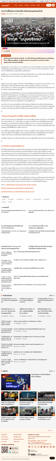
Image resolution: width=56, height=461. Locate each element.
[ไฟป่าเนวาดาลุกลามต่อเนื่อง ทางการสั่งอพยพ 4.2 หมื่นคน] (7, 323)
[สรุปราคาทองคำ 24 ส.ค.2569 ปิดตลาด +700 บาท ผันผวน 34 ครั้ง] (7, 287)
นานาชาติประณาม (19, 199)
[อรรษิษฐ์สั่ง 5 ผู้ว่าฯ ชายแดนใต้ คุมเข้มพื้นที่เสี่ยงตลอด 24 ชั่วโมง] (7, 271)
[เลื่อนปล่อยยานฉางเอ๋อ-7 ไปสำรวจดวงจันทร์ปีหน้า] (28, 396)
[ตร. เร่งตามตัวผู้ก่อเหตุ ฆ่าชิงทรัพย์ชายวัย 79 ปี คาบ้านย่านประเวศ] (14, 217)
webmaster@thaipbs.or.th (39, 442)
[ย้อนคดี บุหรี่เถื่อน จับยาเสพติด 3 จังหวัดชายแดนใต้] (46, 396)
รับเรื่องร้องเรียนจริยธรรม (19, 439)
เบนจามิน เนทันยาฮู (36, 199)
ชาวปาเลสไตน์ (10, 199)
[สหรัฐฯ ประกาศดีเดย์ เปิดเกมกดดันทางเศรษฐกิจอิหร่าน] (9, 396)
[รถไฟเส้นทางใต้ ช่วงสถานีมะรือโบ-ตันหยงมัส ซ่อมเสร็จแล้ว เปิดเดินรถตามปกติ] (42, 237)
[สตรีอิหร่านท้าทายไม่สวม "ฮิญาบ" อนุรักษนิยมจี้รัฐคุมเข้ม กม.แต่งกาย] (28, 302)
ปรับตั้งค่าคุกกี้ (16, 441)
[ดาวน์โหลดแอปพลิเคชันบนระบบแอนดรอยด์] (14, 452)
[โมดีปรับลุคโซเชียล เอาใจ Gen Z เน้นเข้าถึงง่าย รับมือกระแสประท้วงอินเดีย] (46, 302)
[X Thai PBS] (32, 447)
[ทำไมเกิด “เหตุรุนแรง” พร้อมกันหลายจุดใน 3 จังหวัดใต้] (28, 411)
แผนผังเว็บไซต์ (4, 434)
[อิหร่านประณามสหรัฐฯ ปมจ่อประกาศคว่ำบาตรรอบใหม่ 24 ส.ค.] (7, 346)
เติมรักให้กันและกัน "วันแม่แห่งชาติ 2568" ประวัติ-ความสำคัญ (21, 185)
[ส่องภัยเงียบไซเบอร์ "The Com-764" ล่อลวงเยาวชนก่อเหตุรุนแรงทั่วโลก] (14, 237)
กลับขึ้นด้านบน (49, 430)
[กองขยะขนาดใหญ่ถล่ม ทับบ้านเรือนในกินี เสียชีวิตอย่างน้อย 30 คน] (7, 331)
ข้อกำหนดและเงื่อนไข (18, 434)
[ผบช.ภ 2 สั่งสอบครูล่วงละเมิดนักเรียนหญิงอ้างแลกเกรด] (7, 254)
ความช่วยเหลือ (46, 199)
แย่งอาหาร (28, 199)
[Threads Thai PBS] (38, 447)
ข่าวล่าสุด (3, 202)
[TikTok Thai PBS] (47, 447)
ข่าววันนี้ (9, 202)
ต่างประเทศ (3, 13)
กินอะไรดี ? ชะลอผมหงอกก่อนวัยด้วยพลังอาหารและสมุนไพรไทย (17, 188)
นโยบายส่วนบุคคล (4, 439)
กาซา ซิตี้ (3, 199)
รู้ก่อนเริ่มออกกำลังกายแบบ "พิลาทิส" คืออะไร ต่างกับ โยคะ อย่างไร (17, 192)
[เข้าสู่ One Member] (53, 5)
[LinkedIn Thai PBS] (53, 447)
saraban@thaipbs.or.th (46, 443)
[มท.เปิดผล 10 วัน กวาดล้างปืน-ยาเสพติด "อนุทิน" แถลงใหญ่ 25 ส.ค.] (7, 263)
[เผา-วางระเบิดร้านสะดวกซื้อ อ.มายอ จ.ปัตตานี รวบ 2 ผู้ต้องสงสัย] (42, 217)
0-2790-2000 (33, 440)
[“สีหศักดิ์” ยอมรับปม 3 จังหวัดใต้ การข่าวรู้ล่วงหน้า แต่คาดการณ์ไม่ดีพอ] (9, 411)
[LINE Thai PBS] (41, 447)
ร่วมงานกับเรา (4, 441)
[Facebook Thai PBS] (29, 447)
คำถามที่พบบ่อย (4, 437)
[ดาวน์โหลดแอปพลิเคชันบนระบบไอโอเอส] (14, 448)
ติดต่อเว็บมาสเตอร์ (17, 437)
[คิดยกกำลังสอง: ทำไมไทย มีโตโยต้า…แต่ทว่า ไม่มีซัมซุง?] (15, 382)
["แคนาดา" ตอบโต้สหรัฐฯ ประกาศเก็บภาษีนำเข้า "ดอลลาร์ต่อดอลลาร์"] (7, 362)
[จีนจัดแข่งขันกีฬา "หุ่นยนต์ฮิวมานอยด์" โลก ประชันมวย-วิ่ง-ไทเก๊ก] (7, 339)
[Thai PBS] (6, 5)
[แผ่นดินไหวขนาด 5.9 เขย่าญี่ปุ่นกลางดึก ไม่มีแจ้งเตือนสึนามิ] (7, 354)
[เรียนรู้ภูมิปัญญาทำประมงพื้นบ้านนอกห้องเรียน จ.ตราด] (46, 411)
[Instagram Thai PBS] (35, 447)
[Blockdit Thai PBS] (50, 447)
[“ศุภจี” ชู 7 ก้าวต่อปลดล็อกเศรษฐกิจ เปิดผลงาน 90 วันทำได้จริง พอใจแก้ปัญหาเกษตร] (7, 279)
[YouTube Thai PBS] (44, 447)
